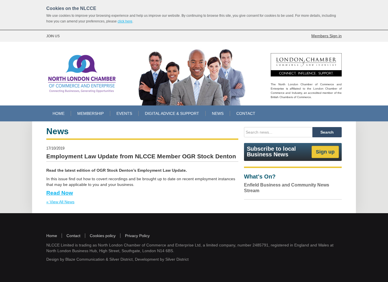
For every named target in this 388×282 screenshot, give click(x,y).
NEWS (218, 113)
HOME (58, 113)
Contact (73, 235)
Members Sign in (326, 36)
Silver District (121, 259)
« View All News (60, 202)
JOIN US (53, 36)
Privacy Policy (137, 235)
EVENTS (124, 113)
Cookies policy (103, 235)
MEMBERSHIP (90, 113)
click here (125, 21)
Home (51, 235)
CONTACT (245, 113)
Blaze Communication (85, 259)
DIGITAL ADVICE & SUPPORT (172, 113)
